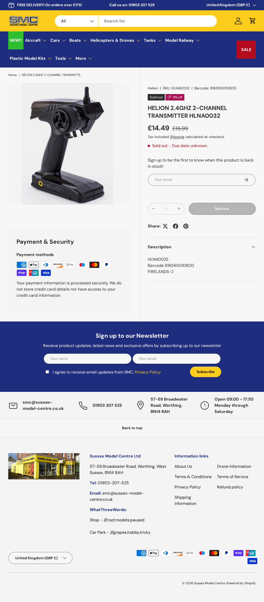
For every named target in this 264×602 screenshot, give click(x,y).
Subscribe (205, 371)
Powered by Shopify (241, 583)
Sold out (222, 208)
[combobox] (136, 21)
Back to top (132, 428)
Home (12, 75)
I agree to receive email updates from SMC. (107, 372)
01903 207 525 (142, 5)
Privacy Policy (148, 372)
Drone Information (234, 466)
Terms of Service (232, 476)
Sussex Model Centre (209, 583)
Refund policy (230, 487)
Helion (153, 88)
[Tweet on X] (165, 226)
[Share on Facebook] (175, 226)
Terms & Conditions (193, 476)
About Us (183, 466)
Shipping (177, 136)
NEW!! (16, 40)
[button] (252, 21)
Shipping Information (185, 500)
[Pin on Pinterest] (186, 226)
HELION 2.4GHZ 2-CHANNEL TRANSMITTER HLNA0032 (53, 75)
